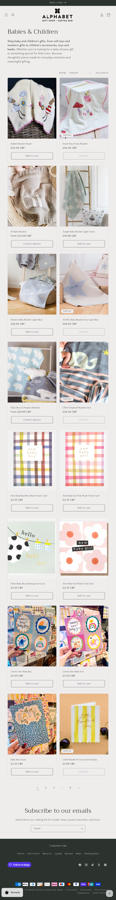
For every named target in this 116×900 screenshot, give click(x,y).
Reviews (69, 853)
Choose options (32, 243)
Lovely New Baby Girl (73, 671)
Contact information (100, 893)
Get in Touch (33, 853)
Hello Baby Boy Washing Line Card (27, 583)
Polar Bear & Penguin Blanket (25, 408)
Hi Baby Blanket (18, 232)
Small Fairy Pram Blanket (75, 144)
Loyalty (58, 853)
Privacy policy (71, 890)
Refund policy (86, 890)
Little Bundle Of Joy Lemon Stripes (80, 759)
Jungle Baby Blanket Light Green (79, 232)
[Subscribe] (81, 828)
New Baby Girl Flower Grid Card (78, 583)
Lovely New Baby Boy (21, 671)
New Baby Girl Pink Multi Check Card (81, 495)
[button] (6, 15)
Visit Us (20, 853)
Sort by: (62, 73)
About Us (47, 853)
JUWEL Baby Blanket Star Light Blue (81, 319)
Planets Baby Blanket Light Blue (26, 319)
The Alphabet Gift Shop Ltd (35, 890)
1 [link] (37, 787)
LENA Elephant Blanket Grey (77, 408)
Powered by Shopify (55, 890)
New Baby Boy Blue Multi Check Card (29, 495)
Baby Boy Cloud (18, 759)
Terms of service (101, 890)
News (79, 853)
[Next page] (78, 787)
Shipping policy (83, 893)
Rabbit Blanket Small (21, 144)
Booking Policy (92, 853)
